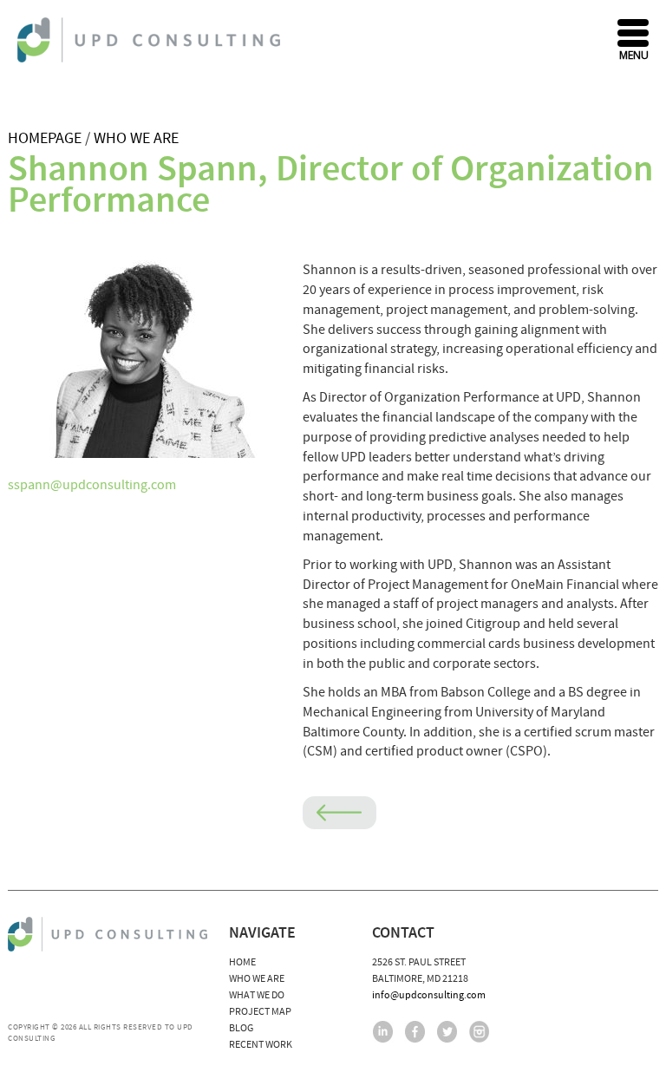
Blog (241, 1028)
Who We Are (136, 138)
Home (242, 962)
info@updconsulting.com (429, 995)
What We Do (256, 995)
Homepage (45, 138)
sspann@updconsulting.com (92, 485)
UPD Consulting (151, 39)
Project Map (260, 1011)
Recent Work (260, 1044)
